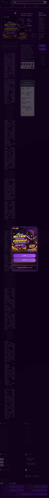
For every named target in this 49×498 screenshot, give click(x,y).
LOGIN (24, 255)
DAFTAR (24, 260)
